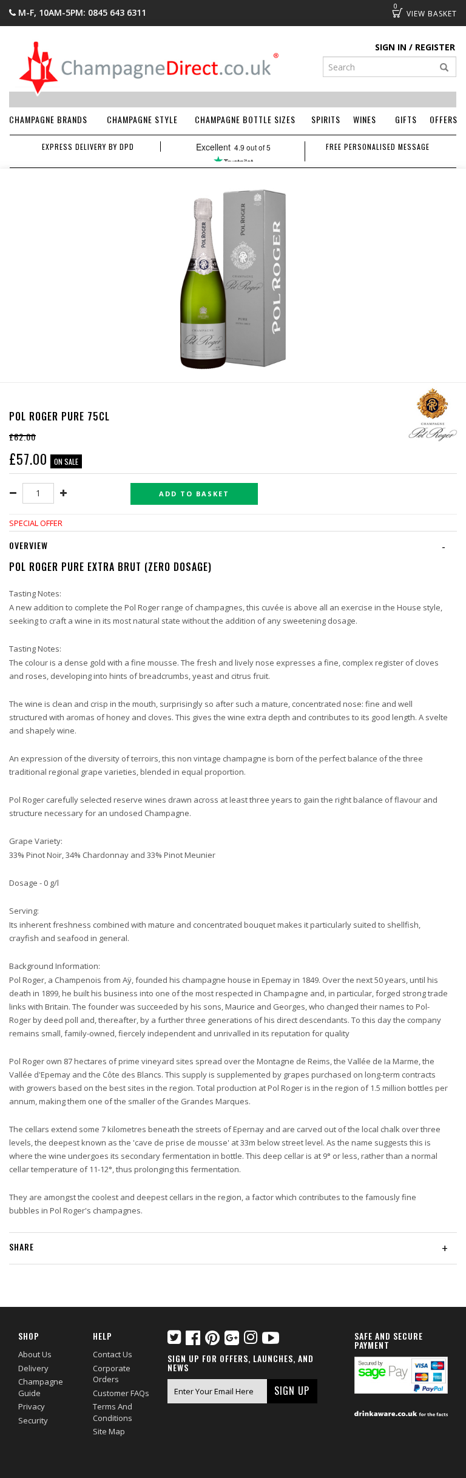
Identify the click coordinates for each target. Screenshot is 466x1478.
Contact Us (112, 1354)
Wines (364, 119)
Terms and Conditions (112, 1412)
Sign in (391, 47)
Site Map (109, 1431)
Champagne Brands (48, 119)
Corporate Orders (111, 1374)
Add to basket (194, 493)
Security (33, 1420)
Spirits (325, 119)
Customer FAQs (121, 1393)
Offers (444, 119)
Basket (397, 13)
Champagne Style (142, 119)
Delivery (33, 1368)
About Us (35, 1354)
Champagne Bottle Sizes (245, 119)
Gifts (406, 119)
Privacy (31, 1406)
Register (435, 47)
